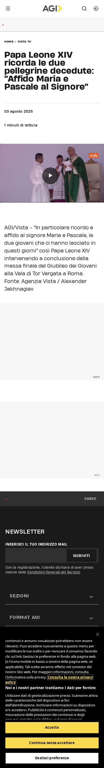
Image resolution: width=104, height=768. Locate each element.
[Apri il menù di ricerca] (84, 8)
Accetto (52, 727)
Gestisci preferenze (52, 758)
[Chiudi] (97, 634)
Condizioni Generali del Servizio (53, 572)
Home (9, 41)
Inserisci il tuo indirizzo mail (36, 544)
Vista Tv (24, 41)
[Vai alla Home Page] (52, 8)
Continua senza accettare (52, 742)
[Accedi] (96, 8)
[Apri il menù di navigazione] (8, 8)
